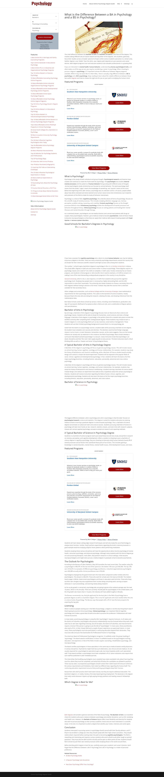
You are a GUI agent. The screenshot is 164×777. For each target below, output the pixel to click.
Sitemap (126, 4)
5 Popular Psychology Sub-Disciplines (77, 760)
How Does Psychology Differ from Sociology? (80, 764)
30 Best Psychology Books (74, 756)
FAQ (118, 4)
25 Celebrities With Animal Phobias (42, 161)
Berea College (94, 291)
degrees (74, 78)
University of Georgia (111, 291)
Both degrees (69, 715)
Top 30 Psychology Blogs (38, 158)
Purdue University (118, 266)
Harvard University (70, 279)
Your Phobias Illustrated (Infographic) (42, 164)
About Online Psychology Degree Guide (102, 4)
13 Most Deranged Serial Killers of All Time (44, 196)
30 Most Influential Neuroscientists (42, 150)
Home (85, 4)
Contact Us (34, 212)
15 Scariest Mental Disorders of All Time (43, 188)
